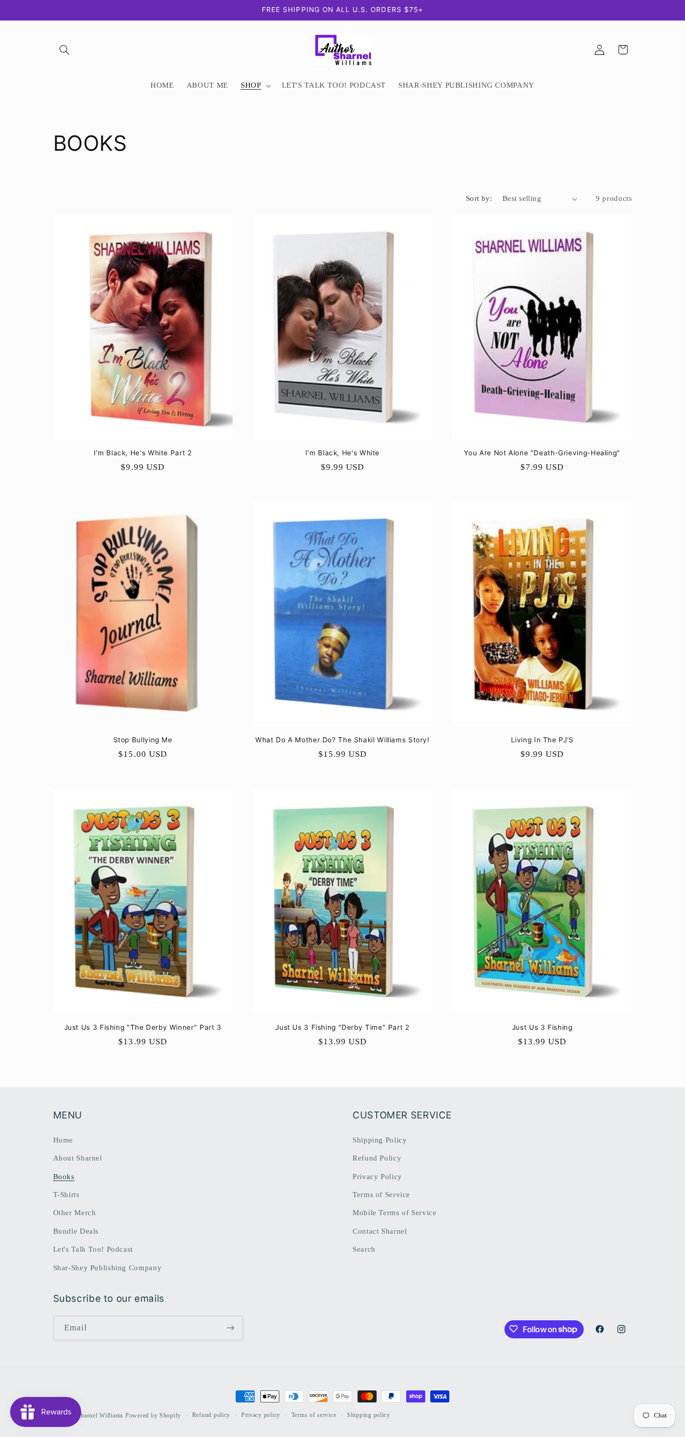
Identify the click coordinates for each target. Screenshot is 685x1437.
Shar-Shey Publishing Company (107, 1267)
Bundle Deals (76, 1231)
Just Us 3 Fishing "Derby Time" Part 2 (342, 1027)
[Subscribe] (230, 1327)
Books (64, 1176)
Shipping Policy (380, 1139)
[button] (64, 49)
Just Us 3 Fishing (542, 1027)
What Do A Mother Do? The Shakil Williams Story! (342, 740)
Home (63, 1139)
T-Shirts (66, 1194)
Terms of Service (381, 1194)
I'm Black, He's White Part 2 (143, 453)
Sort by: (479, 198)
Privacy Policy (377, 1176)
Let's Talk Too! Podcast (93, 1249)
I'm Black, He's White (342, 453)
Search (364, 1249)
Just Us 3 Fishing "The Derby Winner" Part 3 (143, 1027)
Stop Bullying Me (143, 740)
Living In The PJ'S (542, 740)
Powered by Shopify (153, 1415)
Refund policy (211, 1415)
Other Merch (74, 1213)
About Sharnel (77, 1158)
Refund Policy (377, 1158)
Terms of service (313, 1415)
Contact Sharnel (380, 1231)
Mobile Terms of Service (395, 1213)
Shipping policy (368, 1415)
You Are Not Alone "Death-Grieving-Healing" (542, 453)
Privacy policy (260, 1415)
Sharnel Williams (100, 1415)
